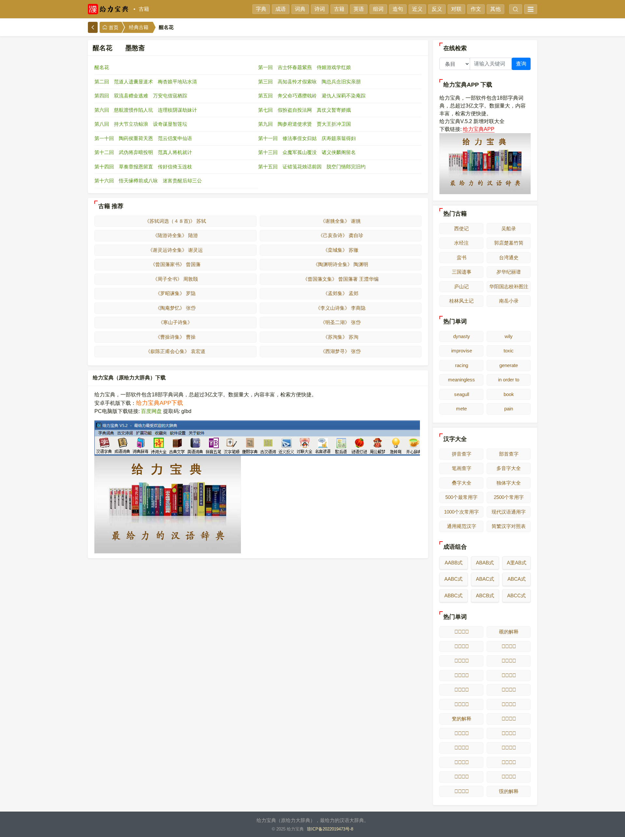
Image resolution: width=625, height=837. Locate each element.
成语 (280, 9)
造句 (398, 9)
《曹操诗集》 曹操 (175, 337)
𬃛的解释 (509, 660)
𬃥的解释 (461, 747)
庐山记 (461, 286)
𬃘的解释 (461, 646)
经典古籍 (138, 27)
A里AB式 (516, 562)
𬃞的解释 (461, 689)
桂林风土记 (461, 301)
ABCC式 (516, 595)
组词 (378, 9)
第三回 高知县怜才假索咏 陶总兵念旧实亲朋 (309, 81)
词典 (300, 9)
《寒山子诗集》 (175, 322)
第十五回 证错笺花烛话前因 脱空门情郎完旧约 (312, 166)
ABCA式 (516, 579)
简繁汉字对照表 (509, 526)
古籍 (144, 9)
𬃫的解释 (461, 791)
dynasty (461, 336)
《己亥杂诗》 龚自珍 (340, 235)
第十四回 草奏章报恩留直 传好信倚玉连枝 (143, 166)
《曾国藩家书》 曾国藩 (175, 264)
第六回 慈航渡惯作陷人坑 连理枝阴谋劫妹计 (145, 110)
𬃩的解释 (461, 776)
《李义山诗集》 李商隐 (340, 308)
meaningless (461, 379)
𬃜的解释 (461, 675)
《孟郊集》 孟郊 (340, 293)
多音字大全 (508, 468)
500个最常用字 (461, 497)
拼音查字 (461, 454)
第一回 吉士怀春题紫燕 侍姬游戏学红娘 (304, 67)
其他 (495, 9)
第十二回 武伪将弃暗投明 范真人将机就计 (143, 152)
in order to (508, 379)
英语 (359, 9)
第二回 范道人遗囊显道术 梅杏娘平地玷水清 (145, 81)
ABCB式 (485, 595)
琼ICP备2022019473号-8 (330, 829)
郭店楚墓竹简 (508, 243)
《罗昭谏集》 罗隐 (175, 293)
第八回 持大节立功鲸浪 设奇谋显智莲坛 (140, 124)
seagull (461, 394)
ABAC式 (485, 579)
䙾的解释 (509, 791)
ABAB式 (485, 562)
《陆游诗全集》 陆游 (175, 235)
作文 (476, 9)
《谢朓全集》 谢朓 (340, 221)
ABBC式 (453, 595)
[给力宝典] (109, 9)
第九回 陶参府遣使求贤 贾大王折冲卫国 (304, 124)
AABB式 (454, 562)
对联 (456, 9)
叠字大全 (461, 483)
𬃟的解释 (509, 689)
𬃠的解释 (461, 704)
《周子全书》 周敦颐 (175, 279)
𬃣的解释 (461, 733)
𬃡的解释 (509, 704)
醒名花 (101, 67)
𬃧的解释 (461, 762)
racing (461, 365)
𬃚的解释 (461, 660)
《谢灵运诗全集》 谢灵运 (175, 250)
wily (509, 336)
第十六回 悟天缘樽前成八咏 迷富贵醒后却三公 (148, 180)
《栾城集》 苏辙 (340, 250)
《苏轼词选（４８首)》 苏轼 (175, 221)
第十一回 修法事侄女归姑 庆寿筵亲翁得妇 (307, 138)
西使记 (461, 228)
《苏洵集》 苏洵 (340, 337)
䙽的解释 (461, 718)
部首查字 (509, 454)
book (509, 394)
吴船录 (508, 228)
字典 (261, 9)
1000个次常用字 (461, 512)
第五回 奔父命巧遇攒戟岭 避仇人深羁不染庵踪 (312, 95)
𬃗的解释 (461, 631)
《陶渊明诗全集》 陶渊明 (340, 264)
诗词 (319, 9)
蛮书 (461, 257)
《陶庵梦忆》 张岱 (175, 308)
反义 (437, 9)
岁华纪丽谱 (508, 272)
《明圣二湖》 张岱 (340, 322)
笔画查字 (461, 468)
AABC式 (453, 579)
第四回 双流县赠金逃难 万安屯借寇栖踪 (140, 95)
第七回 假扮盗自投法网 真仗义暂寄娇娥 (304, 110)
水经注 (461, 243)
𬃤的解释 (509, 733)
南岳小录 (509, 301)
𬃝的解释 (509, 675)
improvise (461, 350)
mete (461, 408)
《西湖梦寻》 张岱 (340, 351)
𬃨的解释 (509, 762)
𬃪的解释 (509, 776)
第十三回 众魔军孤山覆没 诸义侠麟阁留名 (307, 152)
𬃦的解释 (509, 747)
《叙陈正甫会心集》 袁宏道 (175, 351)
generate (508, 365)
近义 (417, 9)
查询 (521, 63)
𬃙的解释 (509, 646)
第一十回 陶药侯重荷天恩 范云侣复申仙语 (143, 138)
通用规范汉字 (461, 526)
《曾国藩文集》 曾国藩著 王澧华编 (341, 279)
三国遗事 (461, 272)
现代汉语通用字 (509, 512)
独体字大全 (508, 483)
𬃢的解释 (509, 718)
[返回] (93, 27)
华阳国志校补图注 (508, 286)
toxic (509, 350)
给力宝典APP (478, 129)
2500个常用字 (509, 497)
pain (508, 408)
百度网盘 (151, 411)
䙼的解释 (509, 631)
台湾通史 (509, 257)
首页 (112, 27)
